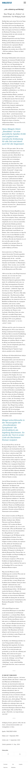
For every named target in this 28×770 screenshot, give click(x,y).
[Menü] (24, 2)
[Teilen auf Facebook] (8, 754)
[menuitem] (24, 2)
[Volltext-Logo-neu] (11, 2)
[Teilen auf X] (20, 754)
